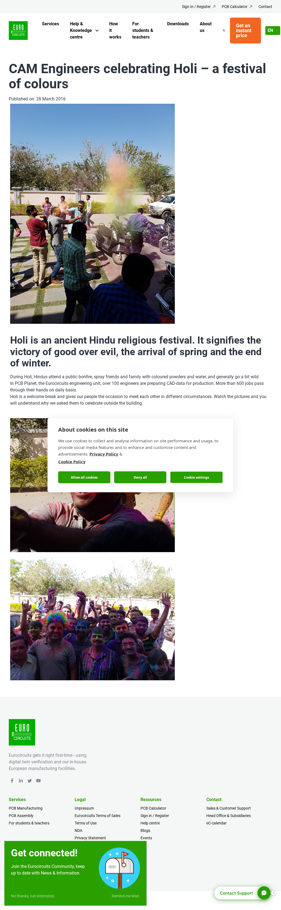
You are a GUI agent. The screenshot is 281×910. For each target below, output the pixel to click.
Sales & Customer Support (228, 808)
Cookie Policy (72, 461)
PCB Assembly (21, 815)
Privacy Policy (103, 454)
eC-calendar (216, 823)
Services (50, 23)
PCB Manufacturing (26, 808)
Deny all (140, 477)
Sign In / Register (196, 6)
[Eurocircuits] (18, 30)
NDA (78, 830)
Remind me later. (126, 896)
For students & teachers (142, 30)
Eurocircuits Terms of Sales (97, 815)
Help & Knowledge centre (81, 30)
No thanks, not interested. (33, 896)
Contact (265, 6)
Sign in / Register (154, 815)
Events (146, 838)
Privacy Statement (90, 838)
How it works (115, 30)
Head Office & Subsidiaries (228, 815)
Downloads (178, 23)
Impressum (84, 808)
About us (206, 27)
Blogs (145, 830)
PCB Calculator (235, 6)
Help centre (150, 823)
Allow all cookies (84, 477)
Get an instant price (243, 30)
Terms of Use (86, 823)
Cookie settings (196, 477)
